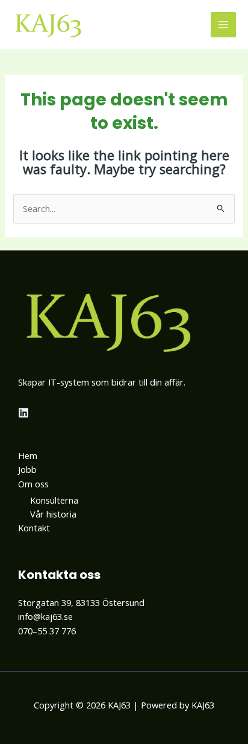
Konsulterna (54, 500)
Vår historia (53, 514)
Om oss (33, 484)
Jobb (27, 469)
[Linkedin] (23, 412)
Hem (27, 455)
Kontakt (34, 528)
